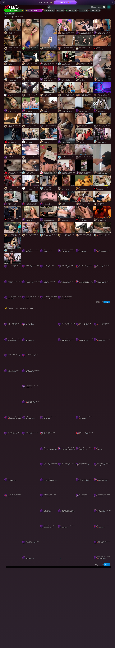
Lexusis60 (100, 449)
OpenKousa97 (84, 173)
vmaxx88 (30, 220)
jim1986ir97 (66, 251)
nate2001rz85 (12, 496)
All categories (10, 13)
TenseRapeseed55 (49, 220)
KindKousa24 (83, 49)
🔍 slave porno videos (14, 16)
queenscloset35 (31, 402)
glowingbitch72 (31, 542)
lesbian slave (60, 10)
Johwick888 (30, 418)
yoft (10, 33)
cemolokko (66, 64)
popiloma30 (101, 511)
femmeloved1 (48, 80)
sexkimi (101, 111)
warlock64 (30, 95)
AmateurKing (66, 267)
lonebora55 (66, 189)
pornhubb (30, 142)
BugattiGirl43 (66, 235)
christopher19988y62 (68, 449)
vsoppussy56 (101, 127)
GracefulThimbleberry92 (15, 418)
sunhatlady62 (13, 80)
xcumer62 (29, 267)
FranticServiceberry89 (15, 356)
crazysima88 (66, 465)
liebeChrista (66, 298)
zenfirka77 (65, 527)
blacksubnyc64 (84, 111)
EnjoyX (29, 251)
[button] (109, 7)
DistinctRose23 (31, 204)
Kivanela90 (83, 418)
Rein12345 (83, 95)
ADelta (65, 33)
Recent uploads (72, 10)
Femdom (101, 80)
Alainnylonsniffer (85, 235)
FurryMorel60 (84, 433)
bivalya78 (47, 465)
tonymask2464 (67, 80)
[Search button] (104, 7)
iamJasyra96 (12, 340)
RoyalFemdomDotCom (69, 49)
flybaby (12, 204)
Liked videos (84, 10)
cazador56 (12, 402)
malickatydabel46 (68, 402)
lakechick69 (83, 324)
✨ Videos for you (49, 10)
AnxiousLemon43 (85, 465)
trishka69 (101, 340)
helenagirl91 (13, 324)
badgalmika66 (66, 324)
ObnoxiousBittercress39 (68, 433)
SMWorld (47, 64)
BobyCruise (83, 371)
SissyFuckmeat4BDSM (50, 371)
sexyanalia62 (30, 158)
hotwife (47, 267)
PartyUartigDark (49, 173)
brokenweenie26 (31, 356)
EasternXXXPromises (86, 282)
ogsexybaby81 (66, 340)
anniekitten (101, 220)
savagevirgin (84, 189)
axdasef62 (47, 418)
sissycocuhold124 (49, 49)
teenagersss (101, 465)
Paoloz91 (11, 158)
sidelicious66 (48, 204)
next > (106, 302)
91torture (101, 49)
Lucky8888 (30, 340)
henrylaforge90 (85, 33)
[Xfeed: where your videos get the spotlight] (11, 7)
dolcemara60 (102, 33)
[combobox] (74, 7)
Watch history (96, 10)
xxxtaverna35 (84, 480)
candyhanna (83, 158)
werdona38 (101, 496)
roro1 (10, 95)
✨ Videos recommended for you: (19, 308)
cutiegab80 (101, 324)
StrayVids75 (30, 49)
